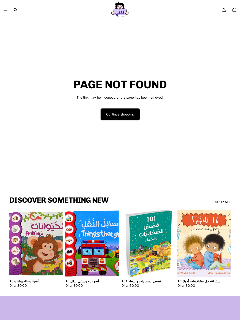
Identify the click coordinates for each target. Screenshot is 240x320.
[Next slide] (225, 243)
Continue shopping (120, 114)
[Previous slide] (182, 243)
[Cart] (234, 10)
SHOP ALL (223, 202)
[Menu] (5, 9)
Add (59, 269)
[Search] (15, 10)
